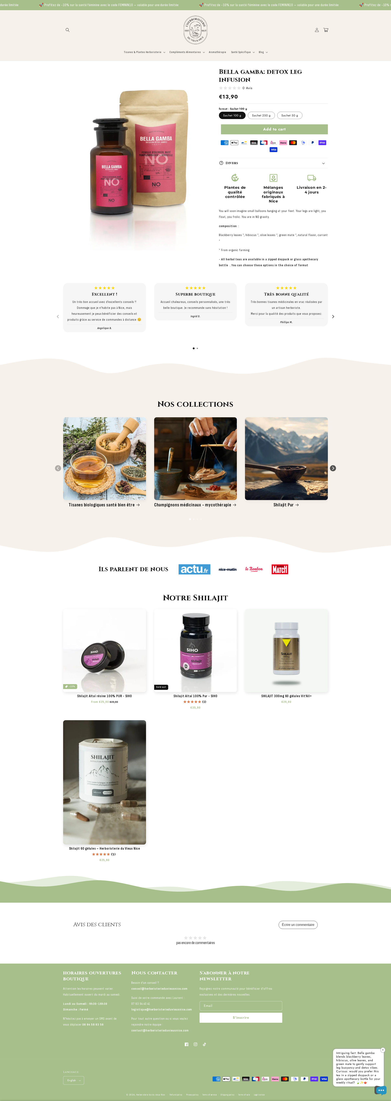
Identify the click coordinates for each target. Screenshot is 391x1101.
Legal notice (259, 1094)
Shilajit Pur (283, 505)
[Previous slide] (58, 317)
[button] (67, 29)
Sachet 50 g (289, 115)
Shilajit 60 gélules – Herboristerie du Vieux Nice (104, 849)
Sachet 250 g (261, 115)
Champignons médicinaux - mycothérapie (192, 505)
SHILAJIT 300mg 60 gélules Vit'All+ (286, 696)
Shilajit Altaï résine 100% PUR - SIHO (104, 696)
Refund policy (176, 1094)
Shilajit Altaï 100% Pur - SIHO (195, 696)
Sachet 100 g (232, 115)
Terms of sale (244, 1094)
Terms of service (209, 1094)
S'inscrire (241, 1017)
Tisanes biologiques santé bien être (102, 505)
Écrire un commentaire (298, 925)
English (71, 1080)
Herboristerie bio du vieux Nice (150, 1094)
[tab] (194, 348)
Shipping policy (227, 1094)
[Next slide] (333, 317)
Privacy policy (192, 1094)
